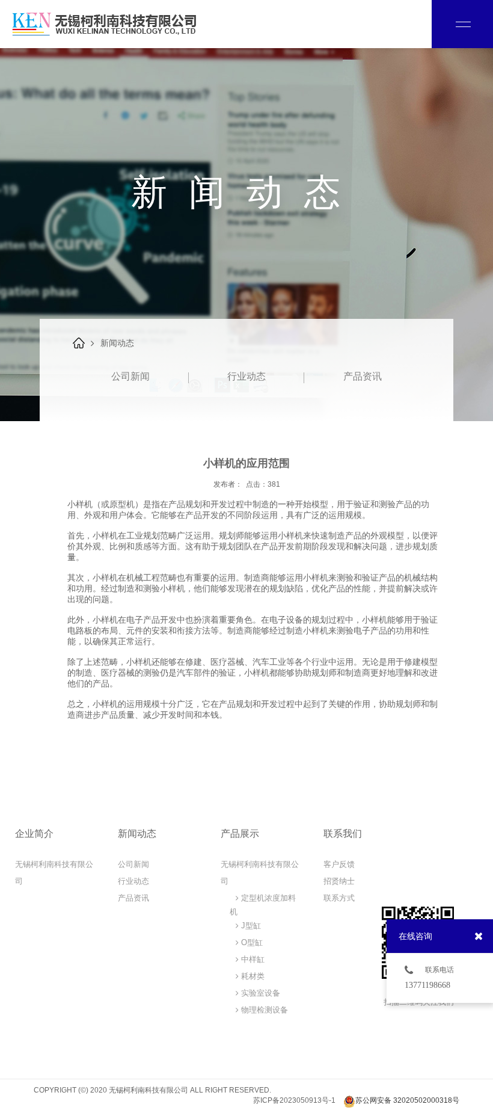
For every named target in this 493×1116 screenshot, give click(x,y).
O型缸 (251, 942)
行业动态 (246, 376)
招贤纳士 (339, 881)
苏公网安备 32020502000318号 (407, 1100)
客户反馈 (339, 864)
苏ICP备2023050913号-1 (294, 1100)
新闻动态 (117, 343)
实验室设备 (259, 992)
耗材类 (252, 976)
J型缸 (250, 925)
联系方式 (339, 897)
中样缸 (252, 959)
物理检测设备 (263, 1009)
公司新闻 (130, 376)
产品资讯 (362, 376)
